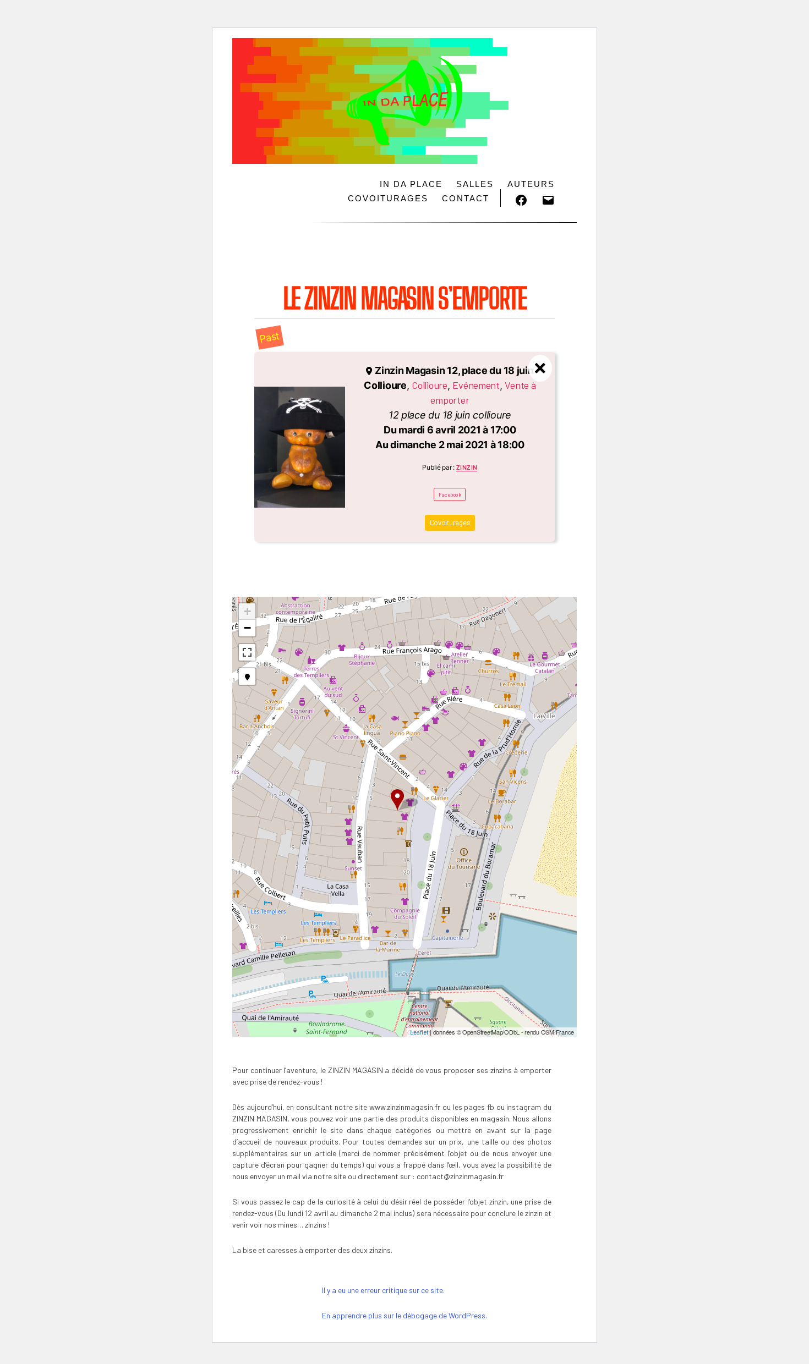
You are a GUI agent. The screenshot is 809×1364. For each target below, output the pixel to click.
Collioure (429, 385)
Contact (465, 198)
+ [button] (247, 611)
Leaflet (419, 1032)
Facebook (450, 494)
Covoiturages (388, 198)
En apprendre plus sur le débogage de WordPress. (404, 1315)
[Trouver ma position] (247, 676)
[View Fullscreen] (247, 652)
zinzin (467, 467)
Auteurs (531, 184)
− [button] (247, 628)
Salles (475, 184)
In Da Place (411, 184)
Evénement (476, 385)
